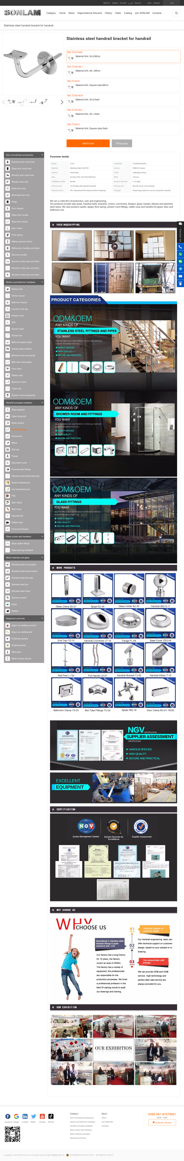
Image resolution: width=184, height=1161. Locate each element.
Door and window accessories (19, 154)
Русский (123, 3)
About (104, 1117)
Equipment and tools (15, 618)
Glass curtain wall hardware (18, 536)
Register (156, 3)
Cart (172, 3)
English (115, 3)
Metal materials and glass (17, 557)
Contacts (105, 1126)
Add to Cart (88, 143)
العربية (130, 3)
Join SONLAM (107, 1121)
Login (149, 3)
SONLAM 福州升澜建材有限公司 (22, 14)
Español (138, 3)
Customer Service (163, 1122)
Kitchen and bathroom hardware (20, 282)
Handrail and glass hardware (19, 402)
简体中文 (106, 3)
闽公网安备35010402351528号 (81, 1155)
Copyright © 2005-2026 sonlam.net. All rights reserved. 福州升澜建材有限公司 (34, 1155)
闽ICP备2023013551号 (105, 1155)
